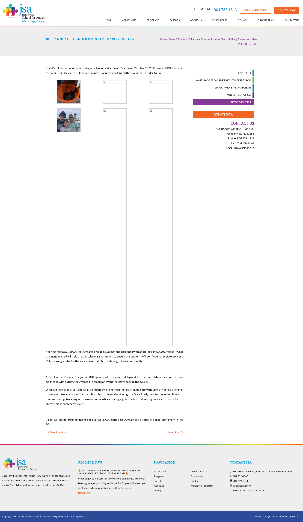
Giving (242, 20)
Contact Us (292, 20)
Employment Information (233, 87)
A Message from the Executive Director (223, 80)
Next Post (174, 432)
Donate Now (287, 10)
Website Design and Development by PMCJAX (278, 516)
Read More (84, 492)
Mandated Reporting (202, 485)
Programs (153, 20)
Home (108, 20)
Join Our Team (265, 20)
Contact (195, 480)
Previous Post (58, 432)
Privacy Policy (78, 516)
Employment (197, 476)
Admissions (129, 20)
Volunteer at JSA (239, 94)
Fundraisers (219, 20)
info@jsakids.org (242, 485)
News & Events (177, 39)
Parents (175, 20)
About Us (196, 20)
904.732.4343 (225, 10)
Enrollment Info (255, 10)
